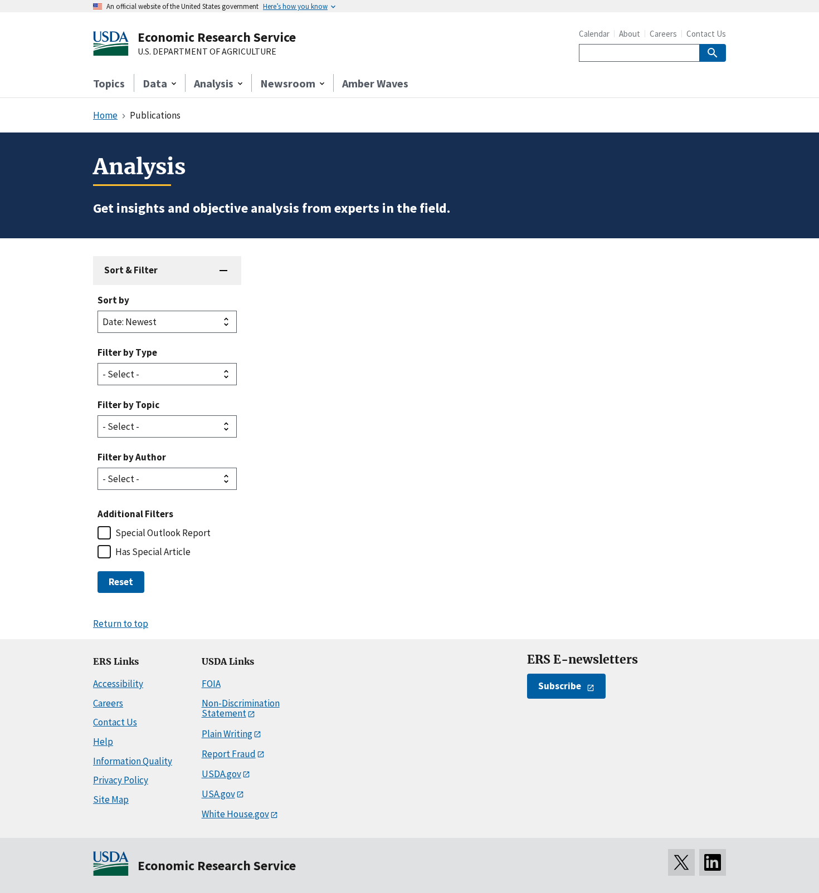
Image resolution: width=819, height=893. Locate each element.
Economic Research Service (217, 37)
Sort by (113, 300)
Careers (663, 33)
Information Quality (132, 761)
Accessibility (118, 684)
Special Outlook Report (163, 533)
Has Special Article (153, 552)
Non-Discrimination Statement (241, 708)
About (629, 33)
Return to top (120, 623)
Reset (121, 582)
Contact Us (706, 33)
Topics (109, 83)
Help (103, 741)
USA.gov (218, 794)
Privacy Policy (120, 780)
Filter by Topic (128, 405)
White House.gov (235, 814)
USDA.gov (221, 774)
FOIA (211, 684)
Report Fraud (229, 754)
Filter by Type (127, 352)
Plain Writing (227, 734)
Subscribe (559, 686)
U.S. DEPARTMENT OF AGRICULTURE (207, 52)
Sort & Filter (131, 270)
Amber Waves (375, 83)
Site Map (111, 799)
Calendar (594, 33)
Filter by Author (132, 457)
